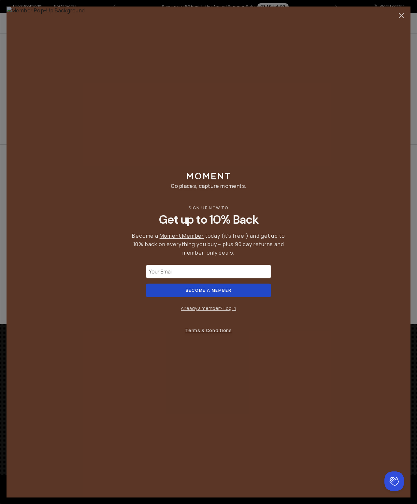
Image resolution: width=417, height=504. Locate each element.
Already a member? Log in (208, 308)
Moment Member (182, 235)
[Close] (401, 16)
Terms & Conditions (208, 330)
